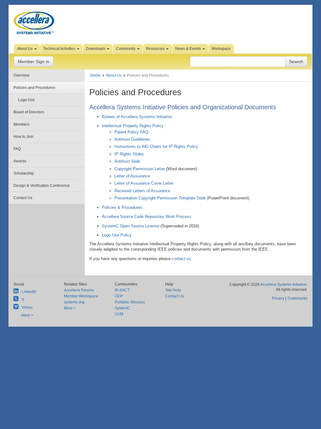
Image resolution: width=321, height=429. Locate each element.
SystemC (122, 308)
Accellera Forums (79, 290)
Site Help (173, 290)
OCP (119, 296)
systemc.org (74, 302)
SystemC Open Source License (130, 226)
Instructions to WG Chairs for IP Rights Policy (156, 146)
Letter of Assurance (132, 176)
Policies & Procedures (122, 207)
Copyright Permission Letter (139, 168)
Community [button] (126, 48)
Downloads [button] (96, 48)
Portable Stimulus (130, 302)
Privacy (278, 298)
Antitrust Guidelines (132, 139)
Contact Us (22, 198)
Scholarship (23, 173)
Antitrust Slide (127, 161)
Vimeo (27, 307)
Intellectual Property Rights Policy (133, 125)
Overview (21, 75)
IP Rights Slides (129, 154)
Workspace (221, 48)
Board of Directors (28, 112)
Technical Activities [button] (59, 48)
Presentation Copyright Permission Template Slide (160, 198)
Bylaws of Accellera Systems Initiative (137, 116)
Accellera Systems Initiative (283, 284)
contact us (181, 258)
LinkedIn (29, 292)
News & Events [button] (188, 48)
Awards (19, 161)
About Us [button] (25, 48)
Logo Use (26, 100)
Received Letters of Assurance (142, 190)
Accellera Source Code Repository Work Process (146, 216)
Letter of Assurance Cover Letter (143, 183)
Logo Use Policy (117, 235)
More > (27, 315)
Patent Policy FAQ (131, 132)
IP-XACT (122, 290)
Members (21, 124)
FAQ (17, 149)
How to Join (23, 136)
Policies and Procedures (34, 87)
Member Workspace (81, 296)
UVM (119, 314)
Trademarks (297, 298)
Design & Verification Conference (41, 185)
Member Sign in (33, 61)
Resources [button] (156, 48)
